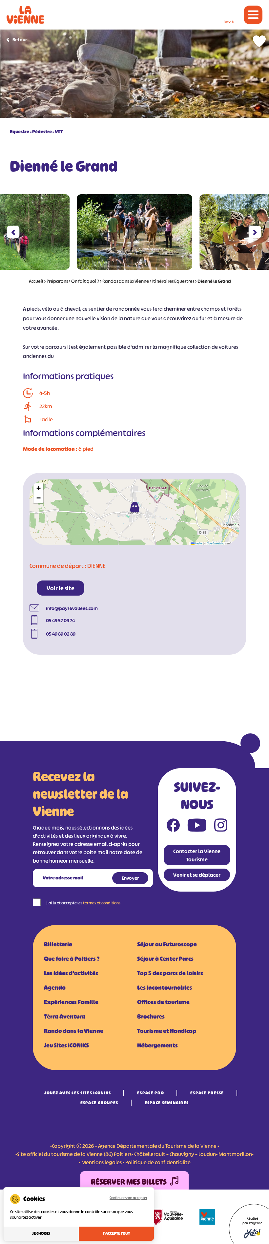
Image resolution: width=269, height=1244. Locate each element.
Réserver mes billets (129, 1182)
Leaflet (198, 543)
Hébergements (157, 1045)
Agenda (55, 988)
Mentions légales (101, 1162)
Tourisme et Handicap (166, 1031)
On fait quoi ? (85, 281)
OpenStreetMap (215, 543)
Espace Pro (150, 1093)
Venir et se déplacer (196, 874)
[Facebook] (173, 826)
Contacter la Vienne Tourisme (196, 855)
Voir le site (60, 588)
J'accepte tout (116, 1233)
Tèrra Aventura (64, 1017)
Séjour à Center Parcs (165, 959)
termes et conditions (101, 903)
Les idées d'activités (71, 973)
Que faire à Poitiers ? (71, 959)
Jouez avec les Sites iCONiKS (77, 1093)
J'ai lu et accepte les (83, 903)
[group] (134, 232)
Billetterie (58, 944)
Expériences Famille (71, 1002)
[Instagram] (220, 826)
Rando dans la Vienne (73, 1031)
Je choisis (41, 1233)
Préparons (57, 281)
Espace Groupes (99, 1103)
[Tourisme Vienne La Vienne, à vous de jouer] (25, 15)
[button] (13, 232)
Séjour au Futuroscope (167, 944)
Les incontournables (164, 988)
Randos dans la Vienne (125, 281)
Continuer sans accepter (128, 1198)
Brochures (151, 1017)
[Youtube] (197, 826)
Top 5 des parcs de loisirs (170, 973)
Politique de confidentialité (158, 1162)
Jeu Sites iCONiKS (66, 1045)
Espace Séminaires (167, 1103)
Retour (19, 39)
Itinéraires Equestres (173, 281)
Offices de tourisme (163, 1002)
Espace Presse (207, 1093)
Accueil (36, 281)
